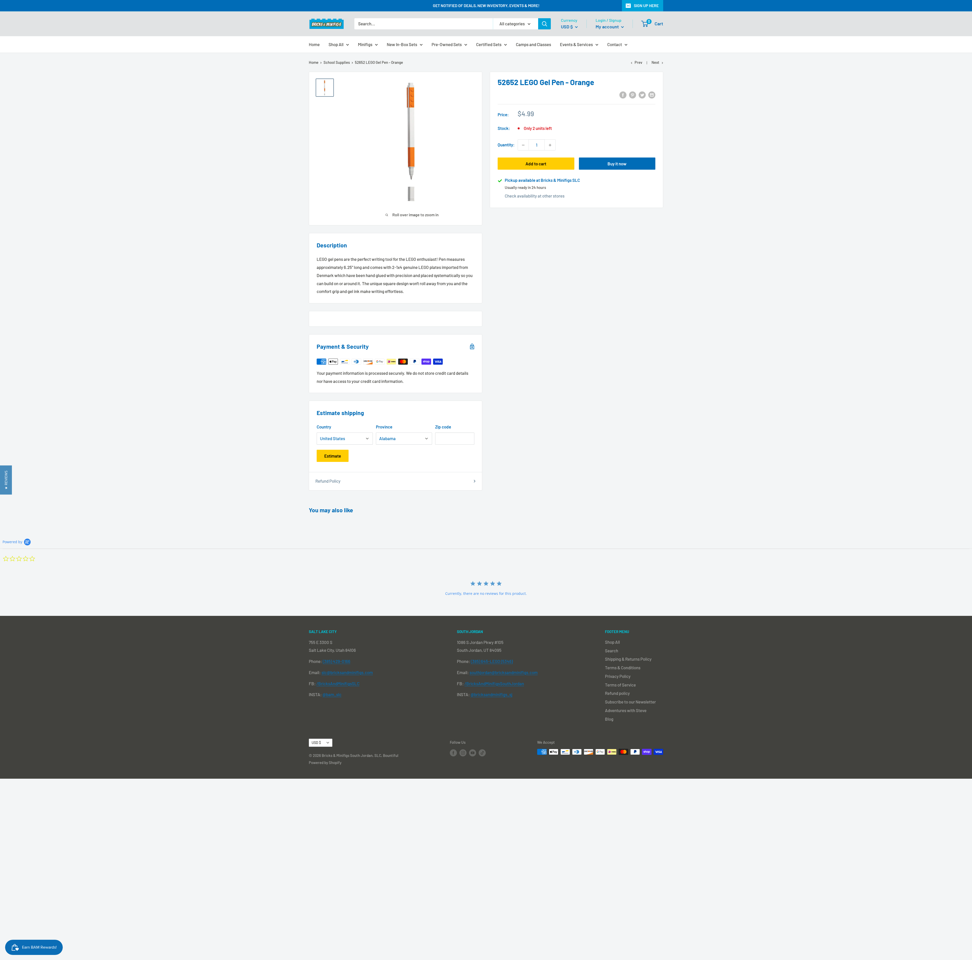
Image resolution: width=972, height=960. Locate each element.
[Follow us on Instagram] (463, 752)
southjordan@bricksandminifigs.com (504, 672)
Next (655, 62)
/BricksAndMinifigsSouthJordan (494, 683)
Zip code (443, 426)
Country (324, 426)
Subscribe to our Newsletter (630, 701)
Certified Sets (488, 44)
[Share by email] (651, 94)
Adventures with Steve (625, 710)
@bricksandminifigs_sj (491, 694)
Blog (609, 718)
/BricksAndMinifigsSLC (337, 683)
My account (608, 26)
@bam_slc (331, 694)
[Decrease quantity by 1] (523, 145)
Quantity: (506, 144)
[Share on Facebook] (622, 94)
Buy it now (617, 163)
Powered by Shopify (325, 762)
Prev (638, 62)
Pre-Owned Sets (447, 44)
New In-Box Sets (402, 44)
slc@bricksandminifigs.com (347, 672)
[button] (6, 480)
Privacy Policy (618, 676)
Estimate (332, 455)
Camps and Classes (533, 44)
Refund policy (617, 693)
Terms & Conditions (622, 667)
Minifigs (365, 44)
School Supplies (336, 62)
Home (314, 44)
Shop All (336, 44)
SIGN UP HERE (646, 5)
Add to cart (535, 163)
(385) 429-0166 (336, 661)
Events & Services (576, 44)
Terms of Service (620, 684)
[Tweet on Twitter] (642, 94)
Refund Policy (327, 480)
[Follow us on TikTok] (482, 752)
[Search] (544, 23)
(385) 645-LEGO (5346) (492, 661)
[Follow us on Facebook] (453, 752)
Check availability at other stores (534, 195)
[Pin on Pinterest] (632, 94)
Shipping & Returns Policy (628, 658)
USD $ (316, 742)
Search (611, 650)
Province (384, 426)
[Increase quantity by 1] (550, 145)
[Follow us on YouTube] (472, 752)
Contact (614, 44)
